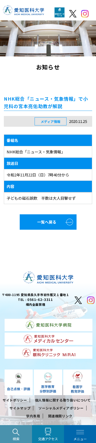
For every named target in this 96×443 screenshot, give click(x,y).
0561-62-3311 (40, 299)
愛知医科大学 (23, 11)
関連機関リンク (60, 416)
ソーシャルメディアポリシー (60, 408)
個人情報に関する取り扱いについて (63, 400)
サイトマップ (19, 408)
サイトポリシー (15, 400)
